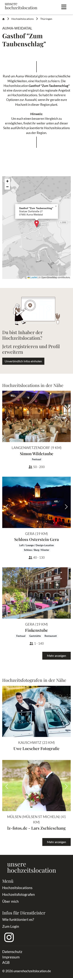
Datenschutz (12, 951)
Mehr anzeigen (56, 655)
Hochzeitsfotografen (18, 894)
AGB (6, 962)
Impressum (11, 957)
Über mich (10, 901)
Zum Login (10, 926)
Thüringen (46, 18)
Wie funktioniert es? (18, 919)
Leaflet (33, 277)
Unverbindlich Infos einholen (23, 361)
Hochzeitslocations (22, 18)
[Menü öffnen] (64, 7)
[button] (36, 224)
